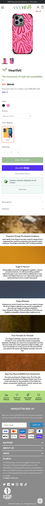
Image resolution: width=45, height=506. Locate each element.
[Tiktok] (25, 484)
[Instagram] (17, 484)
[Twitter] (4, 484)
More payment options (22, 173)
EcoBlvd (17, 503)
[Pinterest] (21, 484)
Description (6, 202)
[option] (22, 33)
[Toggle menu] (2, 7)
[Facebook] (8, 484)
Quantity (5, 146)
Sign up (36, 425)
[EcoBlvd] (22, 7)
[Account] (37, 7)
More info (22, 189)
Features (5, 208)
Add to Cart (22, 160)
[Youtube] (13, 484)
